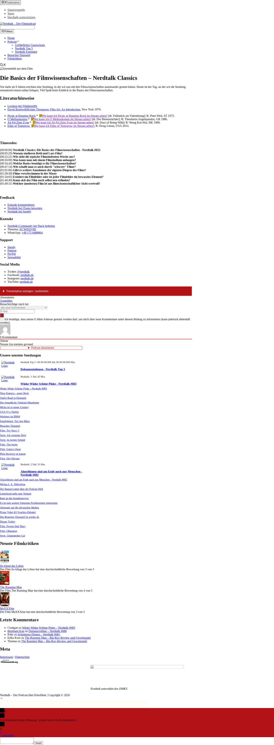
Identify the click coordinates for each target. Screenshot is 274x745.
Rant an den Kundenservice (14, 498)
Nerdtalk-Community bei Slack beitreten (31, 225)
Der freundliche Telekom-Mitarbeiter (19, 402)
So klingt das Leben (11, 566)
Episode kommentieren (20, 204)
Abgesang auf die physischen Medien (19, 507)
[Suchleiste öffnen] (3, 65)
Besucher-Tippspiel (18, 55)
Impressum (6, 657)
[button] (1, 698)
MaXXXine (7, 608)
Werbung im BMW (10, 416)
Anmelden (6, 300)
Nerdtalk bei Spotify (19, 211)
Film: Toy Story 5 (9, 430)
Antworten (7, 735)
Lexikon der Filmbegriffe (22, 106)
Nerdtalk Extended (26, 51)
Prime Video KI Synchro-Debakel (18, 512)
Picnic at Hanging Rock (21, 115)
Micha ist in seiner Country (14, 407)
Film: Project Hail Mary (13, 526)
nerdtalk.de (27, 275)
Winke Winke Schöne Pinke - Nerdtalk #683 (48, 383)
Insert (38, 743)
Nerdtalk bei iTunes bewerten (24, 208)
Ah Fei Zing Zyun (18, 122)
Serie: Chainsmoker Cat (12, 535)
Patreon (11, 250)
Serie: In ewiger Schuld (12, 439)
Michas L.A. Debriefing (12, 484)
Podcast (12, 41)
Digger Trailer (7, 521)
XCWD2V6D (27, 229)
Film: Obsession (8, 530)
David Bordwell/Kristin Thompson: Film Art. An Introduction (43, 109)
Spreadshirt (14, 257)
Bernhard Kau (15, 631)
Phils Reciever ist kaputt (13, 453)
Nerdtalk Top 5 (24, 48)
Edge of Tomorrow (18, 125)
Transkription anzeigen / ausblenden (27, 291)
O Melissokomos (17, 119)
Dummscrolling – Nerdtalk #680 (48, 631)
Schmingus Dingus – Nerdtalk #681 (39, 634)
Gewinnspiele (16, 10)
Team (10, 13)
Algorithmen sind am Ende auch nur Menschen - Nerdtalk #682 (33, 479)
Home (11, 38)
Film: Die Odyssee (10, 458)
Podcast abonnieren (42, 347)
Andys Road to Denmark (13, 397)
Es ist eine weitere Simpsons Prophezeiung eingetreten (28, 502)
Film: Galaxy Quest (10, 449)
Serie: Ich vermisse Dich (13, 435)
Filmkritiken (14, 58)
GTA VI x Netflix (9, 411)
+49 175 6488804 (32, 232)
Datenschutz (22, 657)
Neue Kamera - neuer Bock (14, 393)
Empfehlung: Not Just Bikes (15, 421)
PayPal (11, 253)
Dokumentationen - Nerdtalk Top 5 (43, 369)
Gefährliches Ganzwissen (30, 45)
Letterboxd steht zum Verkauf (15, 493)
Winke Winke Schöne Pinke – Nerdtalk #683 (48, 627)
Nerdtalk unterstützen (21, 17)
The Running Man (11, 587)
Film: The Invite (9, 444)
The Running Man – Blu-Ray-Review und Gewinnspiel (58, 637)
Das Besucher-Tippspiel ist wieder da (19, 516)
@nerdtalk (23, 271)
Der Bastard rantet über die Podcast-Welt (21, 488)
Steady (11, 247)
